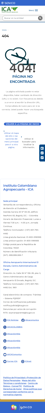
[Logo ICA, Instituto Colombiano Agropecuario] (10, 10)
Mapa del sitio (29, 380)
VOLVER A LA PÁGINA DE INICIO (22, 124)
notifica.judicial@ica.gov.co (15, 305)
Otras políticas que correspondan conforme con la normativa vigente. (22, 392)
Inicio (4, 30)
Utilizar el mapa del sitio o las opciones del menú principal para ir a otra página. (11, 140)
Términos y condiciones (14, 383)
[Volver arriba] (40, 397)
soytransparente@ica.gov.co (22, 313)
